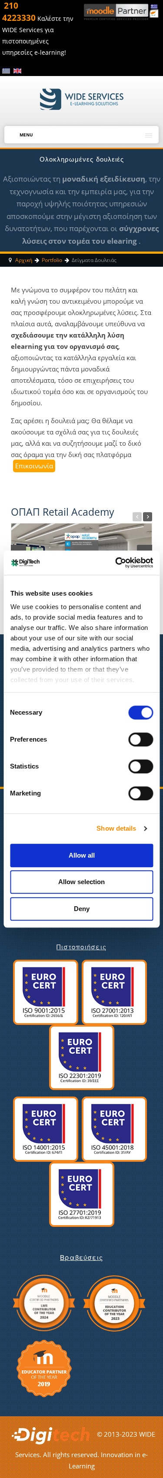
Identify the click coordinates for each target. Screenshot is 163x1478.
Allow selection (81, 881)
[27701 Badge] (81, 1193)
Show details (116, 828)
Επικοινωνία (34, 465)
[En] (17, 70)
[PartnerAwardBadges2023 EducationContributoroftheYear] (113, 1302)
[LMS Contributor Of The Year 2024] (43, 1302)
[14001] (45, 1128)
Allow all (82, 855)
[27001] (114, 991)
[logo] (81, 99)
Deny (82, 908)
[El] (7, 70)
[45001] (114, 1128)
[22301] (81, 1056)
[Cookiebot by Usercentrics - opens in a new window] (116, 562)
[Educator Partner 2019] (44, 1367)
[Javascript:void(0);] (137, 516)
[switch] (134, 736)
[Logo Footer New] (52, 1433)
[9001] (45, 991)
